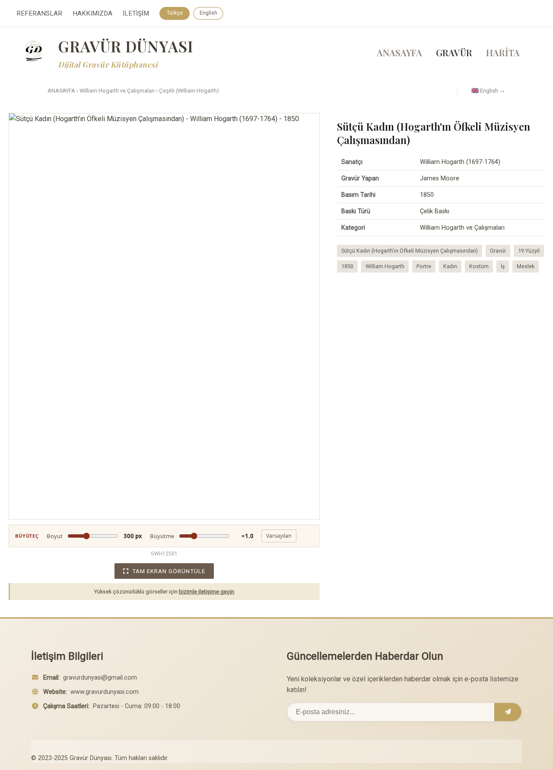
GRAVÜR (454, 52)
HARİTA (503, 52)
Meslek (525, 266)
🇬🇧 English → (488, 90)
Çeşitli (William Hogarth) (189, 90)
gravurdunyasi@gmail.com (100, 677)
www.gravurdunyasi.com (104, 692)
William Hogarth (384, 266)
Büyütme (202, 536)
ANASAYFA (399, 52)
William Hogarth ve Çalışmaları (117, 90)
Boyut (94, 536)
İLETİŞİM (136, 13)
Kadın (450, 266)
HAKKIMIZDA (92, 13)
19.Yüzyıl (529, 250)
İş (503, 266)
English (208, 13)
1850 (347, 266)
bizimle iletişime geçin (206, 591)
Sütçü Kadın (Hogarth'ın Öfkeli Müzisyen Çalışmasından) (409, 250)
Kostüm (479, 266)
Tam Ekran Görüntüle (168, 571)
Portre (423, 266)
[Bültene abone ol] (507, 712)
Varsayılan (279, 535)
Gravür (498, 250)
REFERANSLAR (39, 13)
